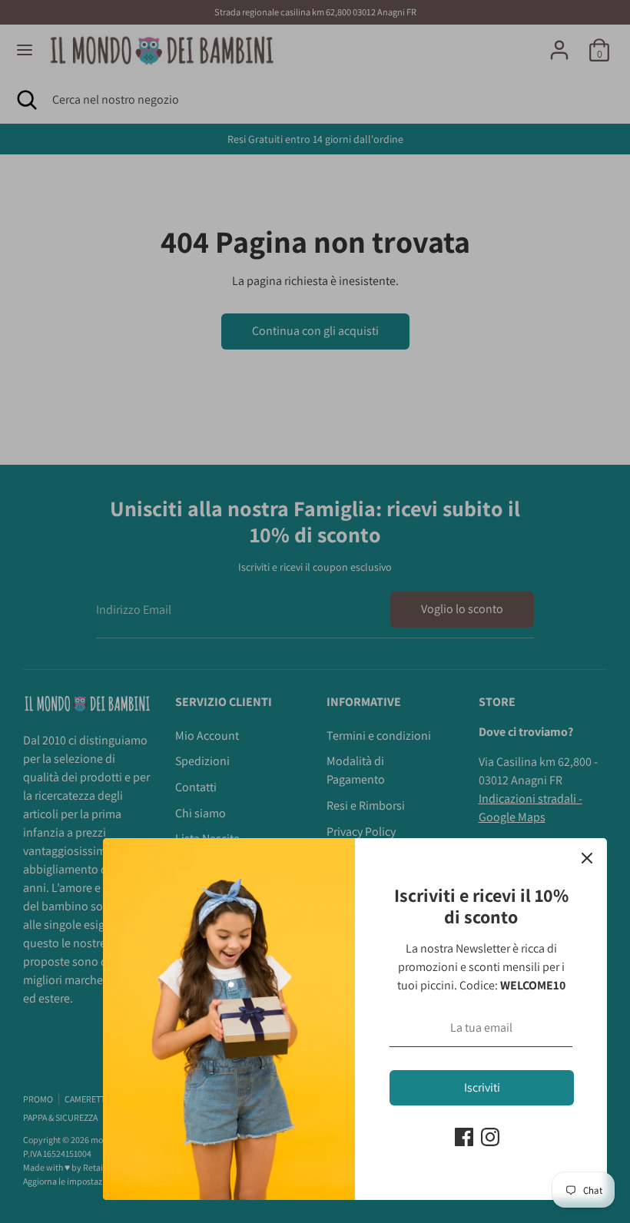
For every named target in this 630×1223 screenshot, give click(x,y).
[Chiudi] (587, 858)
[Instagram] (490, 1137)
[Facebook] (464, 1137)
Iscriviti (482, 1087)
